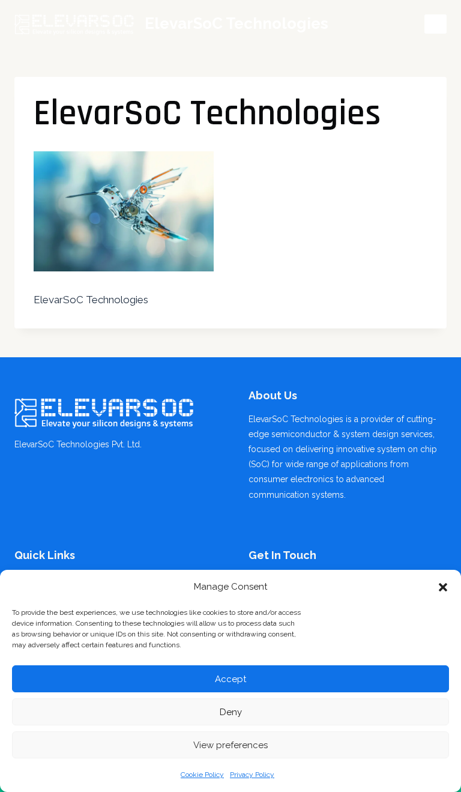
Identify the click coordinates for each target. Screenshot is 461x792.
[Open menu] (435, 23)
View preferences (230, 745)
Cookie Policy (202, 774)
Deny (231, 712)
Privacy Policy (252, 774)
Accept (230, 679)
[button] (443, 587)
